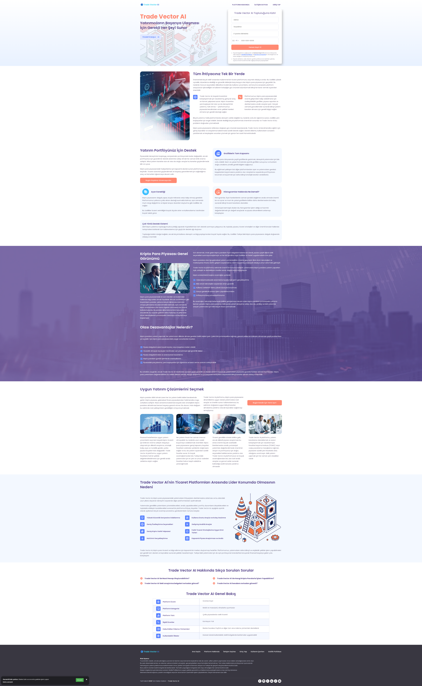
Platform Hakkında (240, 5)
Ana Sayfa (196, 651)
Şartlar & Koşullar (260, 54)
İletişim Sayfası (261, 5)
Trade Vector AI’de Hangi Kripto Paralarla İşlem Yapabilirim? (245, 578)
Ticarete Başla (149, 37)
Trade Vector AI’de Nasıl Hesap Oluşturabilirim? (167, 578)
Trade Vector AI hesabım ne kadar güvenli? (237, 583)
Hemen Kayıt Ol (255, 47)
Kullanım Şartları (257, 651)
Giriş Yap (276, 5)
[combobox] (236, 40)
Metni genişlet (8, 682)
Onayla (79, 680)
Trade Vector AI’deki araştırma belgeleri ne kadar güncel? (172, 583)
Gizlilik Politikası (246, 54)
